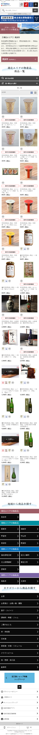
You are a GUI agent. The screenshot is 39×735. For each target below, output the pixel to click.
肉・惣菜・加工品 (8, 660)
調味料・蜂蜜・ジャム (9, 617)
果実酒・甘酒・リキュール (11, 646)
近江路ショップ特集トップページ (19, 678)
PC (31, 727)
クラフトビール (7, 653)
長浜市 (9, 59)
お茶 (3, 596)
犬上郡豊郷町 (6, 562)
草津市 (3, 543)
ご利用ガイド (7, 697)
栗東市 (3, 529)
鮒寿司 (3, 667)
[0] (26, 4)
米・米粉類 (5, 632)
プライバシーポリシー (10, 691)
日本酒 (3, 639)
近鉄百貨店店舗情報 (9, 713)
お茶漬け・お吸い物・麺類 (11, 603)
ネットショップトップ (10, 702)
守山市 (23, 536)
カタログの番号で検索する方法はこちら (19, 14)
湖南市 (23, 529)
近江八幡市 (25, 555)
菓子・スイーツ (7, 610)
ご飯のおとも (6, 624)
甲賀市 (3, 536)
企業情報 (6, 719)
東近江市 (24, 562)
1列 (36, 92)
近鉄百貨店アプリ (9, 708)
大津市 (23, 581)
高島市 (3, 581)
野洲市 (23, 543)
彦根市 (3, 569)
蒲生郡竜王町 (6, 555)
